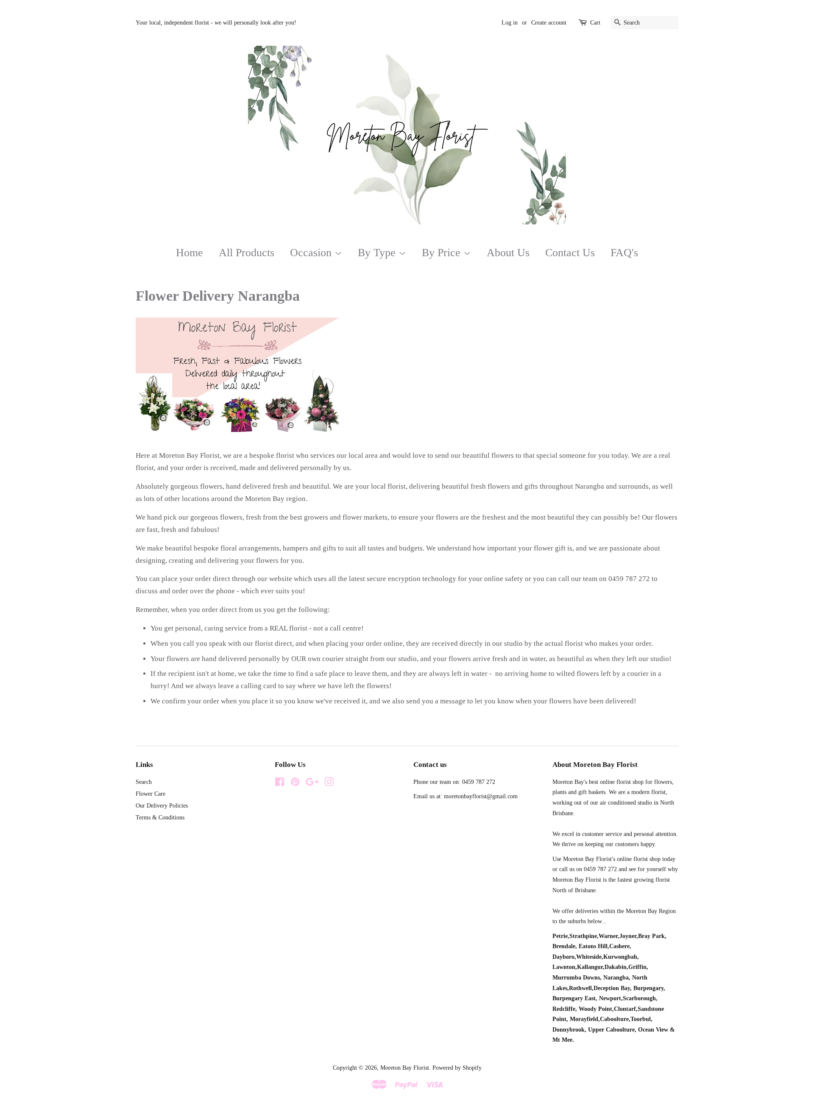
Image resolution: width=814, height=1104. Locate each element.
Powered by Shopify (457, 1067)
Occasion (312, 252)
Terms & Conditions (160, 817)
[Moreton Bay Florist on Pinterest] (295, 783)
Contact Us (570, 252)
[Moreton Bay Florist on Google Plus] (312, 783)
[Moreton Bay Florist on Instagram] (329, 783)
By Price (442, 252)
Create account (548, 22)
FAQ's (624, 252)
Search (144, 781)
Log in (510, 22)
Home (189, 252)
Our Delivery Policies (162, 805)
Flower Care (150, 793)
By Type (378, 252)
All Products (246, 252)
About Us (508, 252)
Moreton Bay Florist (404, 1067)
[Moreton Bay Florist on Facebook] (279, 783)
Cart (595, 22)
